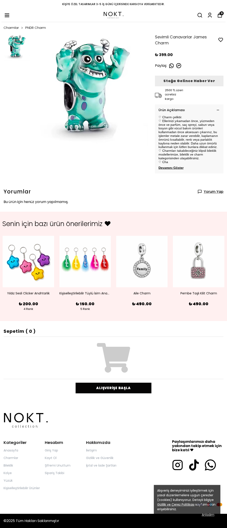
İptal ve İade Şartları (101, 465)
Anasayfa (11, 450)
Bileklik (8, 465)
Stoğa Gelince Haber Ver (189, 80)
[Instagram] (177, 465)
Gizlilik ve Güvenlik (100, 458)
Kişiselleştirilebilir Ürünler (22, 488)
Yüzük (8, 480)
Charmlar (11, 27)
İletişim (91, 450)
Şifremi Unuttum (57, 465)
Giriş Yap (51, 450)
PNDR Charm (35, 27)
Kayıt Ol (51, 458)
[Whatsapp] (210, 465)
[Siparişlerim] (210, 15)
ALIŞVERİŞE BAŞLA (113, 388)
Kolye (8, 473)
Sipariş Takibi (54, 473)
